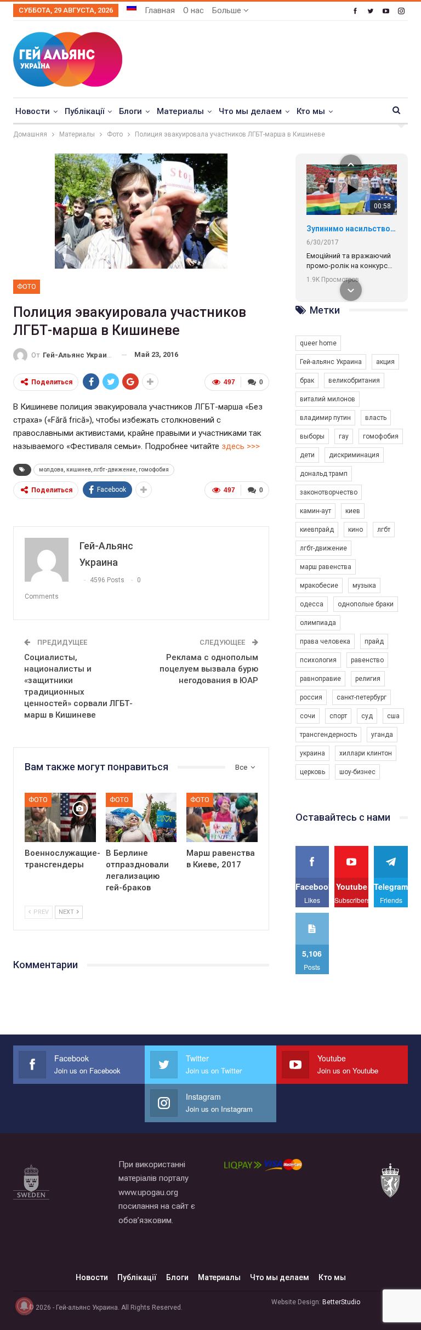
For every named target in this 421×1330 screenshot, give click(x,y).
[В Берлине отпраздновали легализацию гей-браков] (141, 818)
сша (393, 716)
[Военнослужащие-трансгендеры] (60, 818)
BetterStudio (341, 1302)
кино (355, 529)
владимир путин (325, 418)
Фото (26, 286)
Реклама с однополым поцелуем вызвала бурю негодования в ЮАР (209, 668)
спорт (338, 716)
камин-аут (315, 511)
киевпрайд (317, 529)
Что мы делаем (250, 111)
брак (307, 380)
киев (352, 511)
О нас (193, 10)
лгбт (383, 529)
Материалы (180, 111)
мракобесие (319, 585)
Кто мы (311, 111)
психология (318, 660)
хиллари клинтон (365, 753)
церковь (312, 772)
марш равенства (325, 567)
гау (344, 436)
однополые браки (366, 604)
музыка (364, 585)
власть (375, 418)
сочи (307, 716)
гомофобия (381, 436)
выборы (312, 436)
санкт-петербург (361, 697)
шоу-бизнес (357, 772)
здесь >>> (240, 446)
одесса (311, 604)
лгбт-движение (323, 548)
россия (311, 697)
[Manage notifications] (24, 1306)
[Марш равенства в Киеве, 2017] (222, 818)
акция (385, 362)
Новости (32, 111)
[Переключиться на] (131, 7)
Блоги (130, 111)
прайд (374, 641)
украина (312, 753)
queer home (318, 343)
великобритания (354, 380)
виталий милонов (327, 399)
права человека (325, 641)
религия (367, 679)
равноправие (320, 679)
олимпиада (318, 623)
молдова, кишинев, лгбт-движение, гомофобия (104, 470)
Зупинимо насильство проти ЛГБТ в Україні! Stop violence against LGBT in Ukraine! (351, 228)
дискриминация (354, 455)
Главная (160, 10)
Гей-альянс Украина (331, 362)
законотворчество (328, 492)
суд (367, 716)
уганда (382, 734)
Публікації (84, 111)
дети (307, 455)
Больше (227, 10)
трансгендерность (328, 734)
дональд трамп (324, 474)
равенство (367, 660)
